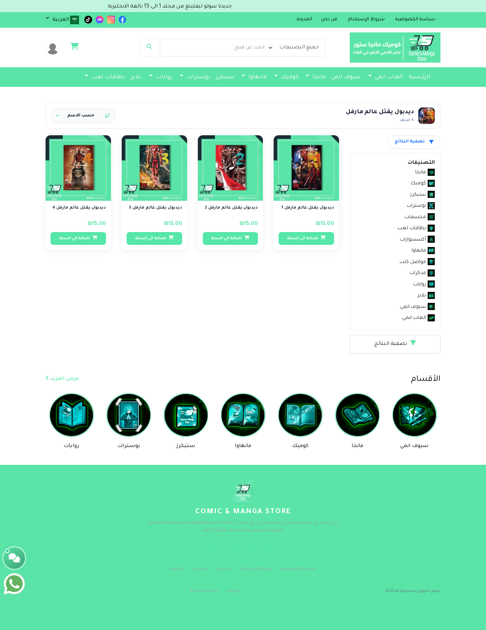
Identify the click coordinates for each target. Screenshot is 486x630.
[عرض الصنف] (287, 145)
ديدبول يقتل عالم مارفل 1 (307, 208)
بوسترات (197, 77)
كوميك (289, 77)
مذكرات (335, 92)
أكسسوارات (374, 92)
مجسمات (417, 92)
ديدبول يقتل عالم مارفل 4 (79, 208)
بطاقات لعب (107, 77)
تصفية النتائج (410, 142)
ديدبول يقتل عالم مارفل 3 (155, 208)
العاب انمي (388, 77)
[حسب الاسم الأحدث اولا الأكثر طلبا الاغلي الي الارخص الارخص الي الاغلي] (83, 115)
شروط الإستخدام (255, 569)
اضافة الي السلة (303, 238)
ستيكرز (225, 77)
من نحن (224, 569)
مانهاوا (257, 77)
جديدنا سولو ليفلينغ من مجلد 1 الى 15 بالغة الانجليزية (186, 7)
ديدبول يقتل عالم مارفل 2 (231, 208)
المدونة (304, 19)
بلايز (136, 77)
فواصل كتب (304, 92)
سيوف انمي (346, 77)
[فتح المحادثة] (14, 558)
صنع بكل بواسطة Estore (215, 591)
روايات (163, 77)
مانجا (318, 77)
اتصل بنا (200, 569)
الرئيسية (419, 77)
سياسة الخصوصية (298, 569)
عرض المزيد (64, 379)
